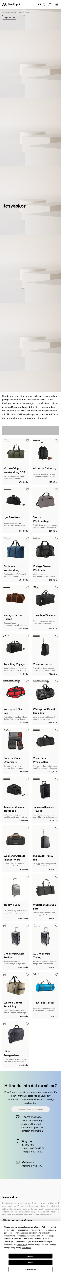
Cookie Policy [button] (22, 1245)
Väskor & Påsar (9, 12)
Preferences (30, 1269)
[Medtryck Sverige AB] (11, 4)
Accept (30, 1256)
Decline (30, 1263)
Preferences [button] (26, 1248)
